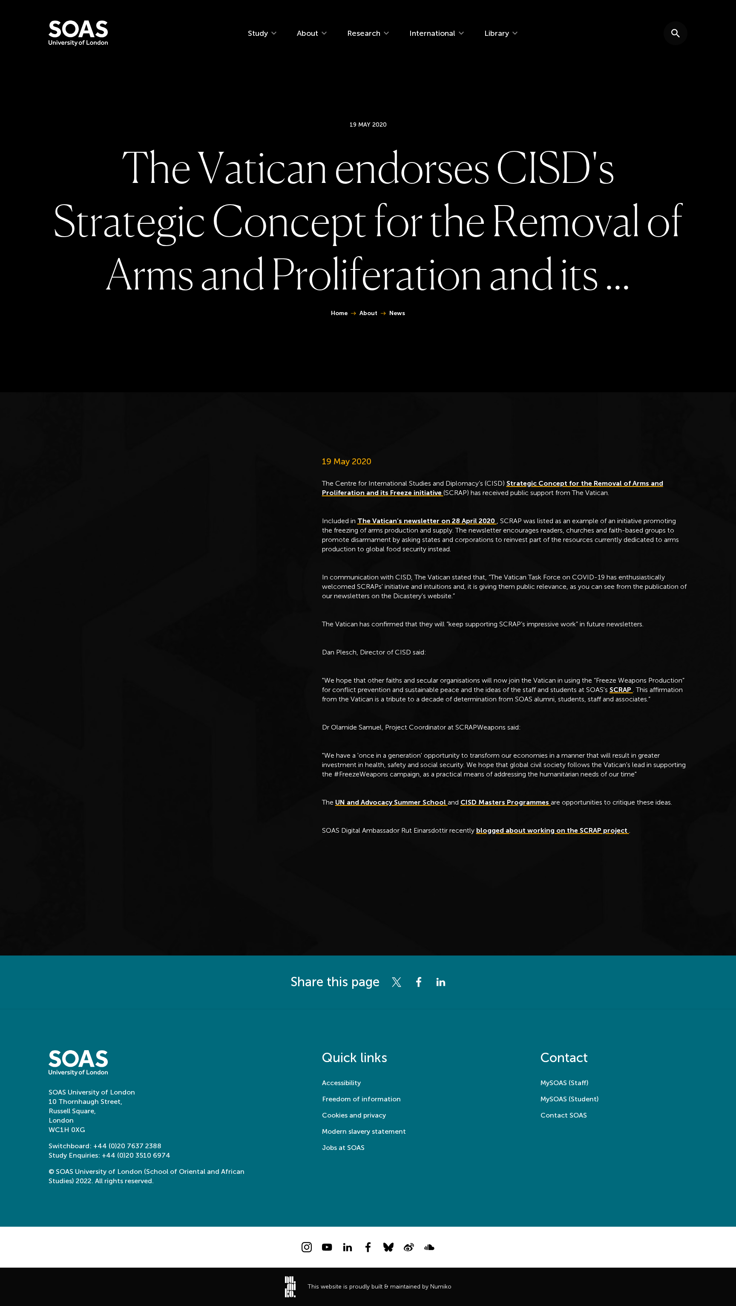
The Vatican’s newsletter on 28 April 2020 (427, 521)
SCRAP (621, 690)
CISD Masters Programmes (505, 802)
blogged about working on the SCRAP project (552, 830)
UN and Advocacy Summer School (391, 802)
